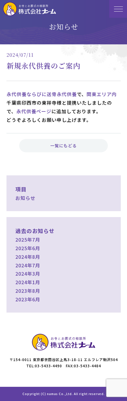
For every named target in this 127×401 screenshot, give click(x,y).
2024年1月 (27, 282)
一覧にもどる (63, 145)
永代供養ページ (33, 111)
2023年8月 (27, 290)
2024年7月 (27, 265)
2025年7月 (27, 239)
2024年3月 (27, 273)
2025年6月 (27, 248)
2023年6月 (27, 299)
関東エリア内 (102, 94)
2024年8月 (27, 256)
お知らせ (25, 197)
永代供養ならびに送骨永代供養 (41, 94)
